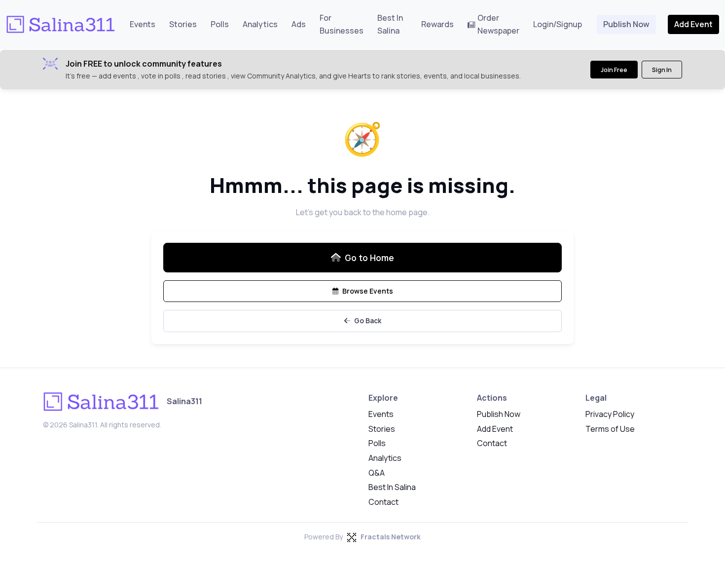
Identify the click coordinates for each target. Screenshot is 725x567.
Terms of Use (610, 428)
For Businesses (341, 24)
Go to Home (369, 258)
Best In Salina (390, 24)
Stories (183, 24)
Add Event (693, 24)
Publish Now (626, 24)
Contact (383, 501)
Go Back (367, 320)
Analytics (260, 24)
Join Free (614, 70)
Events (142, 24)
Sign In (662, 70)
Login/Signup (557, 24)
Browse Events (367, 291)
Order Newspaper (498, 24)
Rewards (437, 24)
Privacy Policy (609, 414)
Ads (298, 24)
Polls (220, 24)
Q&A (376, 472)
